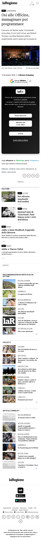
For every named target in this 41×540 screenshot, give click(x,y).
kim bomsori (30, 169)
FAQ (35, 508)
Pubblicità (14, 510)
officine (4, 172)
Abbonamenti (7, 508)
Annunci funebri (23, 510)
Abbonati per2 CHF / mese (20, 123)
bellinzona (5, 169)
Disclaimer (15, 508)
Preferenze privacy (32, 512)
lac (36, 169)
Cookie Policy (19, 512)
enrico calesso (20, 169)
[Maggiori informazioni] (30, 81)
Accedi (20, 133)
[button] (4, 517)
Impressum (23, 508)
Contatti (30, 508)
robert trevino (11, 172)
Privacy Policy (8, 512)
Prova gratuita (20, 115)
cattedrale (12, 169)
